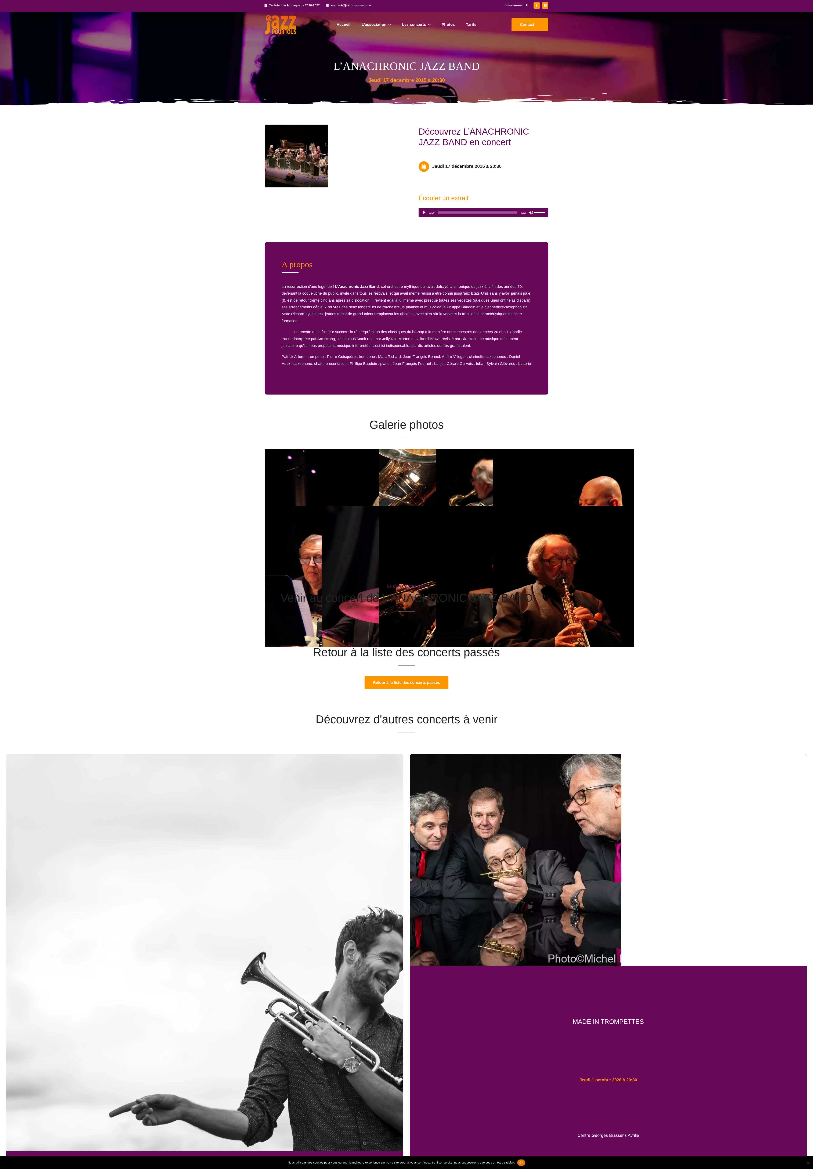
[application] (483, 212)
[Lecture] (424, 212)
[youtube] (545, 5)
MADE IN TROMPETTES (608, 1021)
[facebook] (537, 5)
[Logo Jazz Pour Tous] (280, 17)
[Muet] (531, 212)
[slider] (540, 212)
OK (521, 1162)
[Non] (808, 1163)
